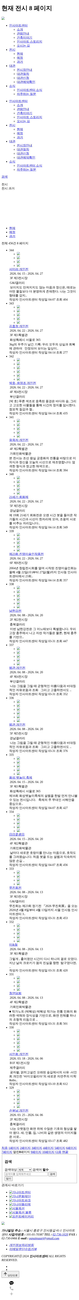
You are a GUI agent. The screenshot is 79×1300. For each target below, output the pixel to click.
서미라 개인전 (18, 269)
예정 (20, 57)
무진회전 (15, 887)
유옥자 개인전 (18, 440)
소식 (12, 86)
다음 (58, 1152)
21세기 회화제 (18, 497)
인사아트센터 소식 (29, 90)
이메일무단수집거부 (23, 1249)
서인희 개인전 (18, 1054)
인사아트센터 (18, 25)
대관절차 (23, 73)
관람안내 (23, 33)
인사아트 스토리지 (29, 41)
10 (48, 1152)
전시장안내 (24, 69)
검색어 (41, 1169)
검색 (5, 176)
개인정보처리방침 (21, 1245)
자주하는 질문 (26, 94)
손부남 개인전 (18, 1110)
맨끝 (65, 1152)
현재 (20, 53)
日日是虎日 (17, 834)
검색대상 (11, 1169)
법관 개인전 (17, 667)
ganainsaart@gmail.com (44, 1238)
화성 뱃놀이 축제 (20, 777)
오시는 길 (23, 45)
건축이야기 (24, 37)
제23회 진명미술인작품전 (26, 554)
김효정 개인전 (18, 326)
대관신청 (23, 77)
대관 (12, 65)
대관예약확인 (26, 81)
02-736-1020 (60, 1234)
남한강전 (15, 610)
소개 (20, 29)
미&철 (13, 944)
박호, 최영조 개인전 (22, 383)
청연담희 (15, 993)
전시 (12, 49)
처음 (5, 1148)
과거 (20, 61)
